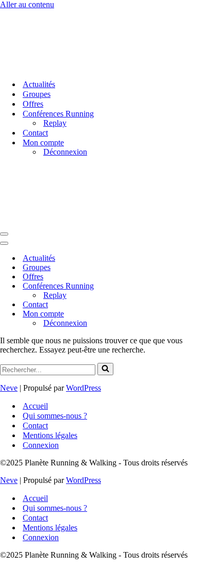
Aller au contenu (27, 4)
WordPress (83, 387)
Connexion (41, 445)
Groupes (37, 94)
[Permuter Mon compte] (180, 314)
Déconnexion (65, 151)
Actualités (39, 84)
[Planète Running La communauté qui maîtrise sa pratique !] (51, 66)
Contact (35, 132)
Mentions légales (50, 435)
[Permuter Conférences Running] (180, 286)
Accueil (35, 406)
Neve (9, 387)
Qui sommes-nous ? (55, 415)
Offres (33, 103)
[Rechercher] (105, 369)
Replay (54, 123)
